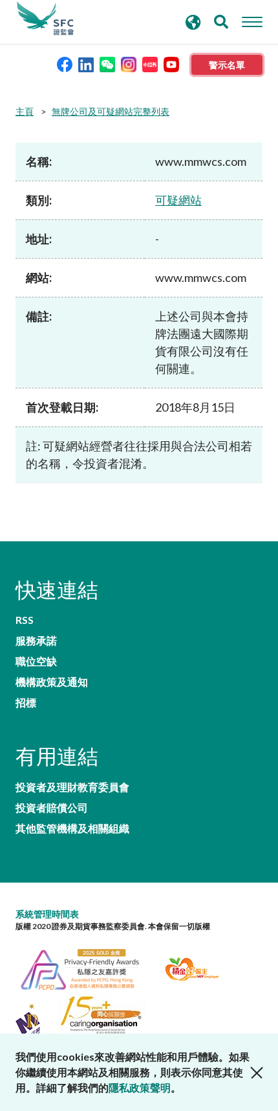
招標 (26, 702)
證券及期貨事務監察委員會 (45, 18)
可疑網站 (178, 200)
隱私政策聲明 (140, 1087)
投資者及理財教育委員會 (72, 787)
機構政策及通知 (52, 682)
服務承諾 (36, 641)
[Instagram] (128, 63)
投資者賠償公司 (52, 808)
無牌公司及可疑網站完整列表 (110, 111)
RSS (25, 620)
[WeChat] (107, 63)
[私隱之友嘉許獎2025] (88, 967)
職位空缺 (36, 661)
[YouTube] (171, 63)
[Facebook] (64, 63)
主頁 (25, 111)
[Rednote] (150, 63)
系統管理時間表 (47, 913)
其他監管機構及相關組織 (72, 828)
